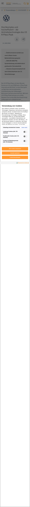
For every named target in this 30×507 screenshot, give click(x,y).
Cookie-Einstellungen (15, 157)
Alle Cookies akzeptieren (15, 148)
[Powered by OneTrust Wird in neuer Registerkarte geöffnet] (22, 163)
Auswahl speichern (15, 153)
